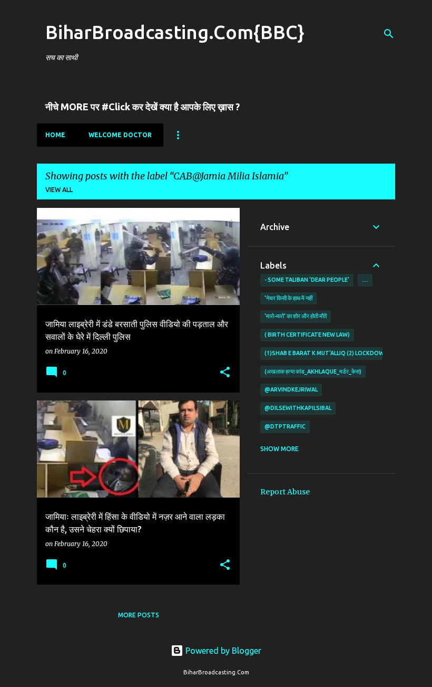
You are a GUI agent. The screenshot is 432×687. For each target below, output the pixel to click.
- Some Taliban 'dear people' (306, 279)
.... (365, 279)
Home (55, 134)
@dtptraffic (285, 426)
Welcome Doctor (120, 134)
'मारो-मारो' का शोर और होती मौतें (295, 316)
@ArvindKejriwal (291, 389)
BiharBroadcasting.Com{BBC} (175, 32)
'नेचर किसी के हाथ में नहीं (288, 298)
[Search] (388, 33)
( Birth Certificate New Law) (307, 334)
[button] (225, 373)
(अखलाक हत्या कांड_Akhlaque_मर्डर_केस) (312, 371)
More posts (138, 615)
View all (59, 189)
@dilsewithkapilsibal (297, 408)
